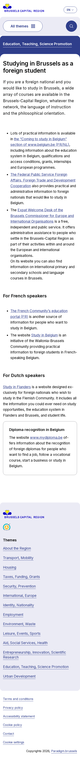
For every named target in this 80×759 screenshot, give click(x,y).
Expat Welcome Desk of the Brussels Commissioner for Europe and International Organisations (42, 216)
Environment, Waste (19, 624)
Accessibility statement (19, 716)
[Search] (71, 26)
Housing (9, 567)
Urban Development (19, 676)
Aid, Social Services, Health (25, 643)
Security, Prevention (19, 586)
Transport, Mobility (18, 558)
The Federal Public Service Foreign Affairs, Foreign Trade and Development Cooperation (42, 180)
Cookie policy (12, 725)
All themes (19, 26)
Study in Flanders (17, 387)
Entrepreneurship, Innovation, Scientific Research (34, 655)
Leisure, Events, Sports (22, 633)
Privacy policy (13, 707)
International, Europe (19, 595)
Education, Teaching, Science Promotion (37, 44)
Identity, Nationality (18, 605)
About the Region (17, 548)
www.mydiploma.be (46, 437)
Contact (8, 733)
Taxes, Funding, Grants (21, 577)
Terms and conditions (18, 699)
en (68, 9)
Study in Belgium (44, 335)
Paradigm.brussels (64, 751)
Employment (13, 615)
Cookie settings (13, 742)
